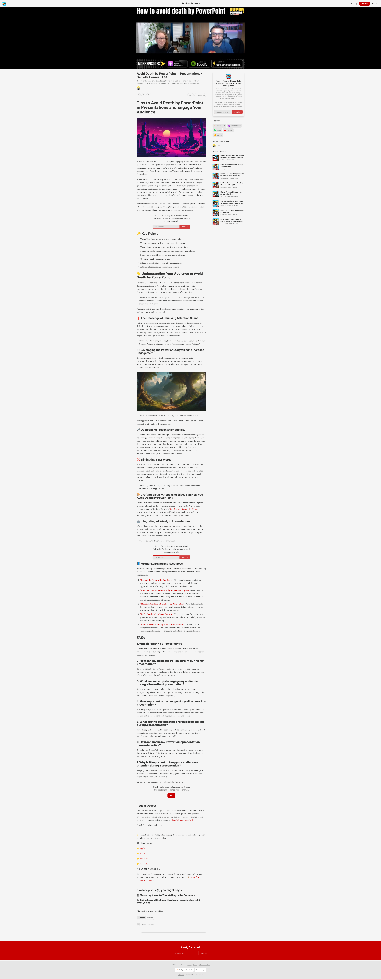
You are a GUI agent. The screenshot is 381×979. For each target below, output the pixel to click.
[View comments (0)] (249, 37)
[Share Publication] (357, 4)
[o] (215, 157)
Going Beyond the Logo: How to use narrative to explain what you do (169, 901)
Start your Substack (185, 970)
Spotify (143, 853)
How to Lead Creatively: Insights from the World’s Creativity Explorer (232, 175)
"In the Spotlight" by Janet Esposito (156, 614)
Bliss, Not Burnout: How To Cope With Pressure (231, 166)
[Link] (134, 107)
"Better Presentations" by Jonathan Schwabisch (161, 624)
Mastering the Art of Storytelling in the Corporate (167, 895)
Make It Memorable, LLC (182, 820)
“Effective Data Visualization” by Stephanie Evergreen (164, 590)
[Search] (352, 4)
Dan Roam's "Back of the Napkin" (184, 509)
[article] (228, 158)
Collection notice (204, 965)
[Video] (132, 36)
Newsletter (144, 863)
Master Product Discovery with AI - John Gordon (231, 193)
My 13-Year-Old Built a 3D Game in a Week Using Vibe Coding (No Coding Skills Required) (232, 157)
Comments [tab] (141, 918)
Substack (181, 975)
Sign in (374, 4)
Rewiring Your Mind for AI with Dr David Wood (232, 211)
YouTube (144, 858)
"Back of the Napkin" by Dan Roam (156, 580)
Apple (142, 848)
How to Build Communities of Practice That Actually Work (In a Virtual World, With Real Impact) (232, 220)
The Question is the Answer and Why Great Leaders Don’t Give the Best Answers (231, 202)
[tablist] (145, 918)
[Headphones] (132, 40)
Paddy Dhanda (146, 87)
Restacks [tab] (150, 918)
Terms (195, 965)
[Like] (139, 95)
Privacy (190, 965)
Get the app (200, 970)
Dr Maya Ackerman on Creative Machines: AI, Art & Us (231, 184)
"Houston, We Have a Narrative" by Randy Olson (162, 603)
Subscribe (364, 4)
